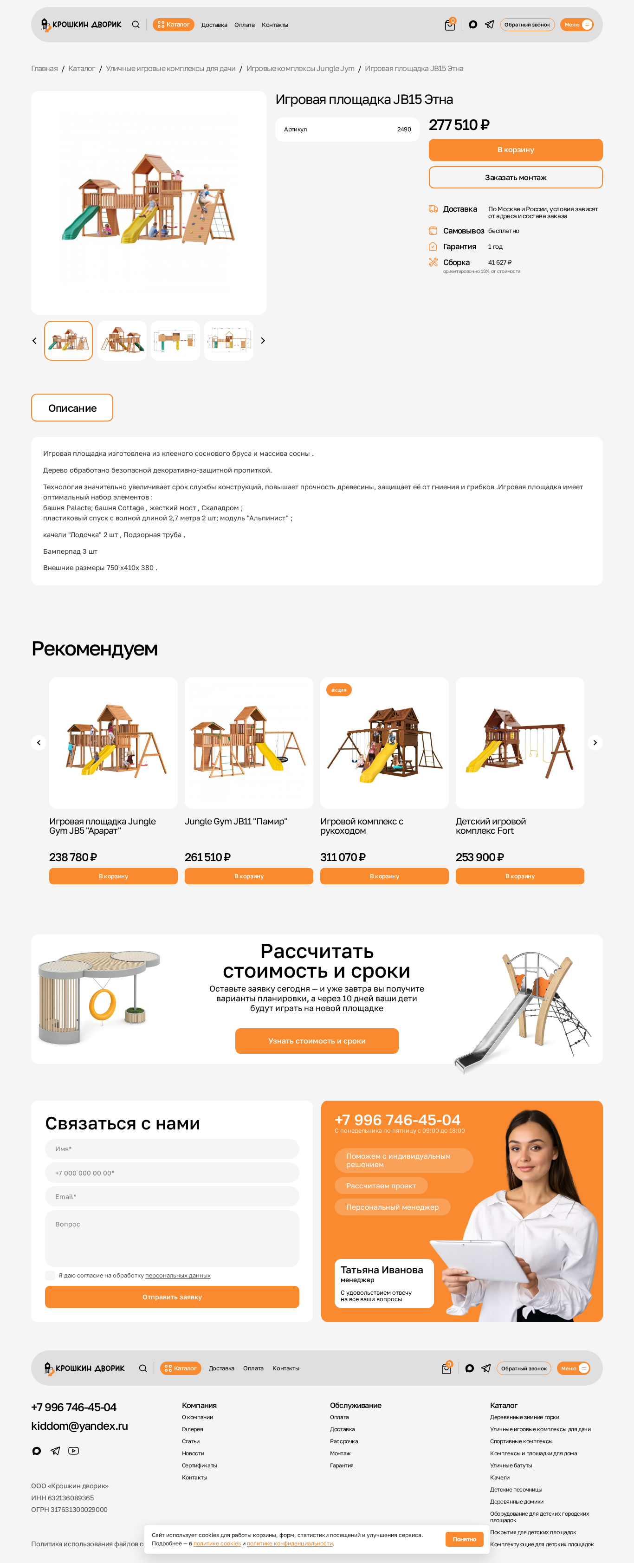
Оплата (244, 24)
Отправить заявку (172, 1297)
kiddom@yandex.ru (79, 1425)
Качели (500, 1477)
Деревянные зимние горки (524, 1417)
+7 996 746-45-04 (398, 1120)
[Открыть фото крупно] (148, 203)
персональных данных (178, 1275)
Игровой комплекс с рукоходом (361, 826)
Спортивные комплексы (521, 1441)
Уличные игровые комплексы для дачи (540, 1429)
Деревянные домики (516, 1501)
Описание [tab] (72, 408)
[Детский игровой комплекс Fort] (520, 743)
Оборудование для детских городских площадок (539, 1517)
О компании (197, 1417)
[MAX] (473, 24)
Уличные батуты (511, 1465)
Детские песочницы (516, 1489)
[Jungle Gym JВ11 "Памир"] (249, 743)
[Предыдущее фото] (35, 341)
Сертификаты (199, 1465)
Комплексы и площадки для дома (533, 1453)
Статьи (191, 1441)
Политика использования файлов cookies (97, 1544)
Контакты (275, 24)
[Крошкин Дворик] (81, 25)
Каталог (178, 24)
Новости (193, 1453)
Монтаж (340, 1453)
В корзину (516, 149)
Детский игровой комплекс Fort (491, 826)
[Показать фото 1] (68, 341)
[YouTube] (73, 1451)
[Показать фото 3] (175, 341)
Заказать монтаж (515, 177)
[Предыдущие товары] (38, 742)
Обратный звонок (527, 24)
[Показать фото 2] (121, 341)
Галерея (192, 1429)
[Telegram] (489, 24)
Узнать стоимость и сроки (317, 1040)
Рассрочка (344, 1441)
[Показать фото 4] (228, 341)
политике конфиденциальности (290, 1543)
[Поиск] (135, 24)
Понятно (464, 1539)
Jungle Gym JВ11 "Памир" (236, 821)
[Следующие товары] (595, 742)
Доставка (214, 24)
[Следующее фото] (261, 341)
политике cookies (217, 1543)
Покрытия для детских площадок (533, 1532)
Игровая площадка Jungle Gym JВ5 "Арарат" (102, 826)
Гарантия (342, 1465)
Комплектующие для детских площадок (542, 1544)
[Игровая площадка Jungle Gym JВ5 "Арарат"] (113, 743)
